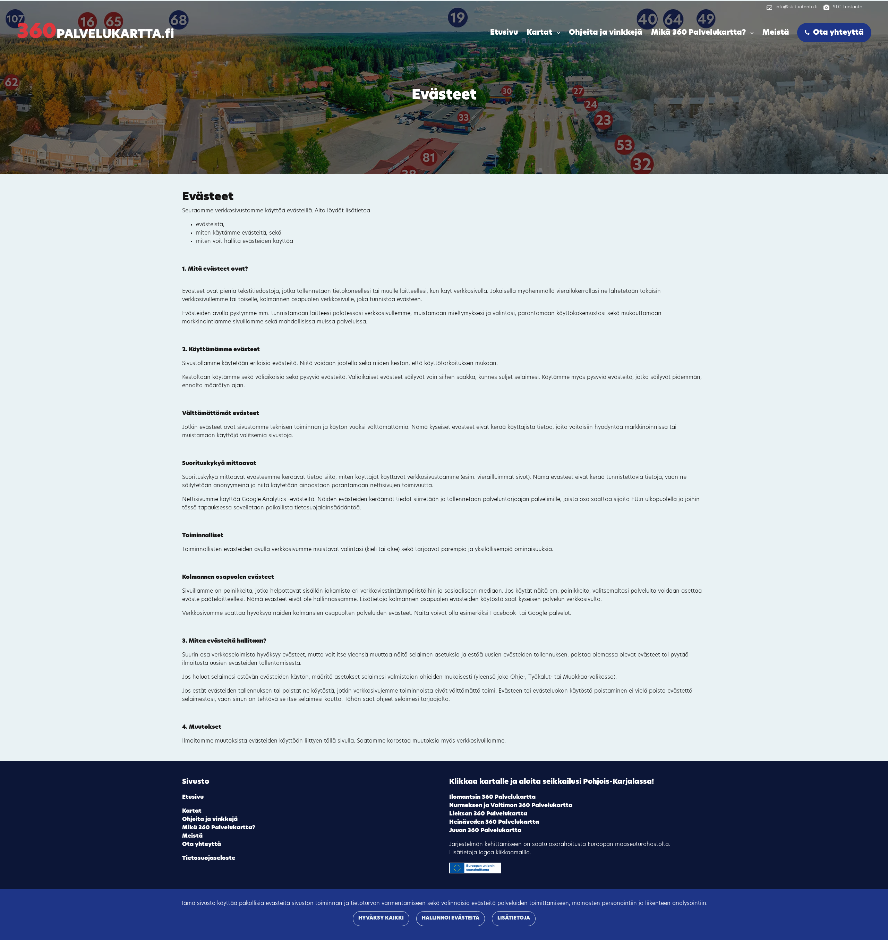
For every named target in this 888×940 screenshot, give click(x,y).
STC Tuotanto (847, 7)
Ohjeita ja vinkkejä (605, 32)
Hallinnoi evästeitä (450, 918)
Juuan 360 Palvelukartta (485, 830)
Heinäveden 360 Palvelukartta (494, 822)
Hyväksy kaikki (381, 918)
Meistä (775, 32)
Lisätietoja (513, 918)
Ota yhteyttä (838, 32)
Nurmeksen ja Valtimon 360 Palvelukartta (510, 805)
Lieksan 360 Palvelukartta (488, 814)
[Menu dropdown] (557, 33)
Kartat (540, 32)
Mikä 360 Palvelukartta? (699, 32)
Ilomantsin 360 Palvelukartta (492, 797)
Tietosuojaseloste (208, 858)
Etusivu (504, 32)
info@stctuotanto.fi (797, 7)
